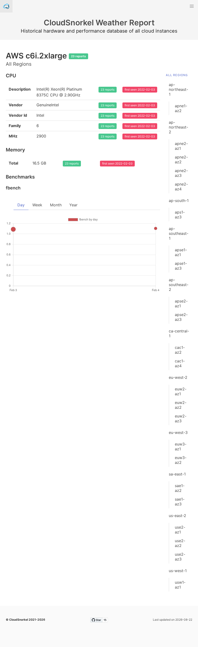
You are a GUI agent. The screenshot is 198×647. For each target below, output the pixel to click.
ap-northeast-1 (178, 89)
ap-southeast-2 (178, 284)
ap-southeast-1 (178, 233)
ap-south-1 (179, 200)
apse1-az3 (181, 266)
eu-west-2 (178, 377)
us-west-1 (178, 570)
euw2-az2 (180, 405)
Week (37, 204)
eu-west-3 (178, 432)
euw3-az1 (180, 446)
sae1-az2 (179, 488)
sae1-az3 (179, 501)
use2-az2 (180, 543)
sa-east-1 (177, 474)
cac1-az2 (180, 350)
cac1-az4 (180, 363)
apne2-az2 (181, 159)
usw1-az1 (180, 584)
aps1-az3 (180, 214)
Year (73, 204)
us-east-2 (177, 515)
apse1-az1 (181, 252)
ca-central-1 (179, 333)
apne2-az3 (181, 173)
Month (56, 204)
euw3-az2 (180, 460)
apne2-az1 (181, 146)
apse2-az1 (181, 303)
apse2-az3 (181, 317)
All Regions (177, 75)
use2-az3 (180, 556)
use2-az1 (180, 529)
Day (21, 204)
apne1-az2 (181, 108)
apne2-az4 (181, 186)
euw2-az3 (180, 418)
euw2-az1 (180, 391)
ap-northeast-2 (178, 127)
